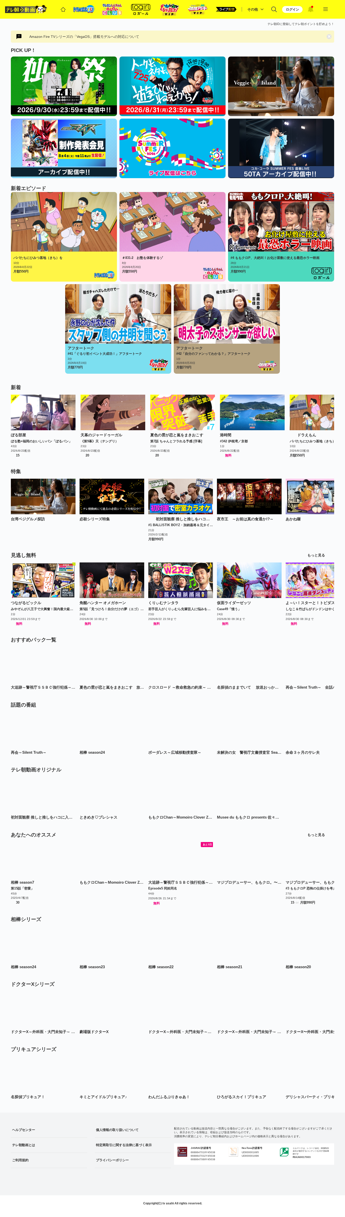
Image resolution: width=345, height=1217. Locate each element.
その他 (252, 9)
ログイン (292, 9)
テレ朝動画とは (23, 1145)
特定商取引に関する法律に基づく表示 (124, 1145)
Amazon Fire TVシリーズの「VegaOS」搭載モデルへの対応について (84, 37)
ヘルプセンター (23, 1130)
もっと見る (316, 555)
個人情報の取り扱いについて (117, 1130)
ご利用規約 (20, 1160)
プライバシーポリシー (112, 1160)
